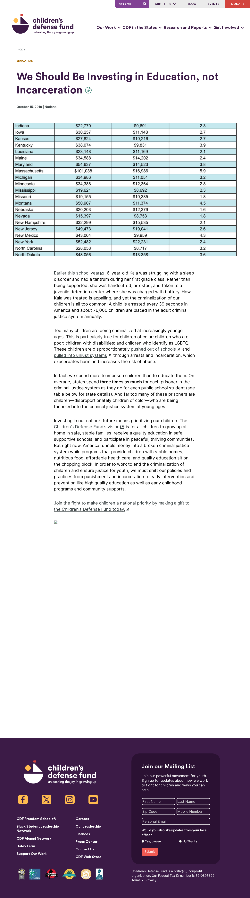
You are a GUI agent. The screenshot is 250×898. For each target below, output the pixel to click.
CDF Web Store (88, 857)
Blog (192, 4)
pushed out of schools (153, 349)
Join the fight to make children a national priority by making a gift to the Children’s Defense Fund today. (121, 506)
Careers (82, 819)
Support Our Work (32, 853)
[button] (89, 90)
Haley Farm (26, 846)
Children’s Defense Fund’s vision (87, 427)
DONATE (237, 4)
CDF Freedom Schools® (36, 819)
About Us (163, 4)
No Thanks (190, 841)
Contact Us (85, 849)
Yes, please (153, 841)
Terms (135, 880)
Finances (83, 834)
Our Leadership (88, 826)
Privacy (151, 880)
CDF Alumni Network (34, 838)
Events (214, 4)
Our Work (106, 28)
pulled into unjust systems (80, 355)
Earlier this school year (76, 273)
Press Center (86, 841)
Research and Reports (186, 28)
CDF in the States (140, 28)
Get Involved (226, 28)
